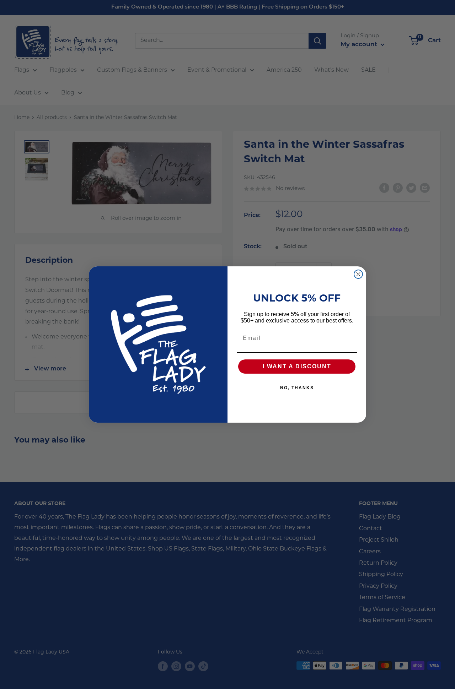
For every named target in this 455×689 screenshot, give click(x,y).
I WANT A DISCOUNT (297, 366)
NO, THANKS (297, 387)
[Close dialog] (358, 274)
